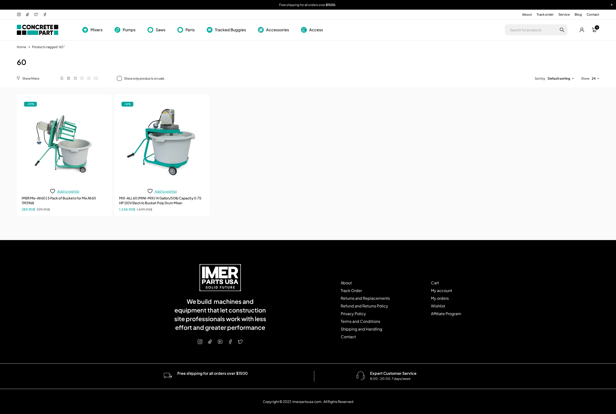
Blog (578, 14)
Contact (593, 14)
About (527, 14)
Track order (545, 14)
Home (21, 47)
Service (564, 14)
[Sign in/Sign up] (582, 29)
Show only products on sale (144, 78)
